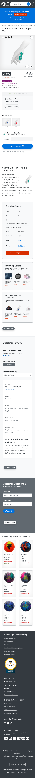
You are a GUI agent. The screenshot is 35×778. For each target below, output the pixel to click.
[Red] (16, 122)
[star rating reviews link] (27, 73)
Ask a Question (28, 76)
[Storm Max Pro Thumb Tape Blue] (18, 308)
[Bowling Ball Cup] (18, 276)
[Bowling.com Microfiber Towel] (9, 276)
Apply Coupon (20, 14)
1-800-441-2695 (11, 681)
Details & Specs (12, 106)
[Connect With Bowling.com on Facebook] (5, 723)
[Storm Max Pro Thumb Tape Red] (27, 308)
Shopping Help (8, 641)
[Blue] (6, 122)
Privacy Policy (8, 703)
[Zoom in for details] (31, 37)
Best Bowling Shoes (9, 654)
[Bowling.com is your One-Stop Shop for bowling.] (3, 4)
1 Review (30, 74)
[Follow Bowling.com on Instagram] (11, 723)
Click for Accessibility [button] (10, 710)
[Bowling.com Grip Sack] (27, 276)
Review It (10, 364)
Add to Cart (16, 146)
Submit (9, 511)
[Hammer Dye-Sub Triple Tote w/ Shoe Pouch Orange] (9, 308)
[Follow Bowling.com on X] (8, 723)
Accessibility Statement (11, 713)
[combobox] (18, 4)
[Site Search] (28, 4)
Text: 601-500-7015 (11, 691)
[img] (23, 738)
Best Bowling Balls (9, 651)
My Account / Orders (10, 638)
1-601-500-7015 (12, 685)
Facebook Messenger (11, 695)
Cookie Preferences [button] (9, 706)
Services (6, 644)
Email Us (8, 688)
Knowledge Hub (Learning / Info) (13, 648)
